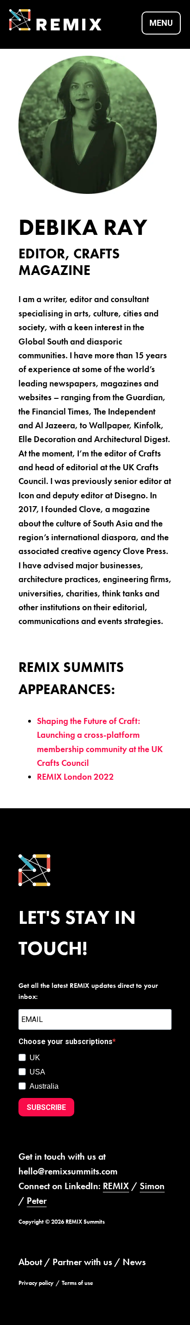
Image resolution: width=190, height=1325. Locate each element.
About (30, 1262)
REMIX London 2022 (75, 776)
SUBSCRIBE (46, 1107)
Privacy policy (35, 1283)
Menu (161, 23)
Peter (37, 1201)
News (134, 1262)
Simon (152, 1186)
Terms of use (77, 1283)
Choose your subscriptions (65, 1041)
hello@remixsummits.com (68, 1171)
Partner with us (82, 1262)
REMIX (116, 1186)
